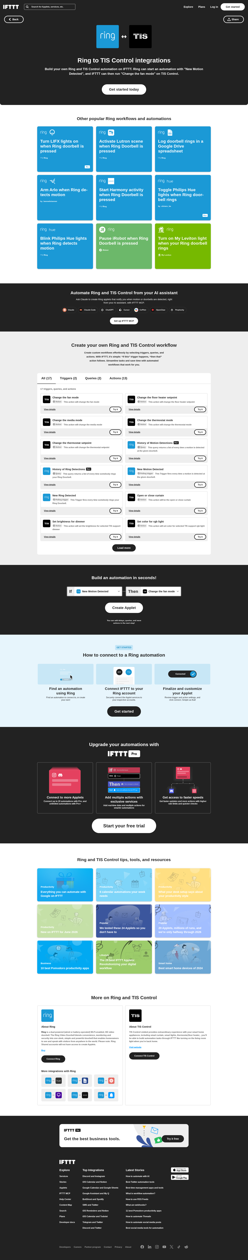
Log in (214, 7)
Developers (65, 1247)
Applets (63, 1188)
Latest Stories (135, 1170)
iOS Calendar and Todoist (95, 1216)
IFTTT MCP (64, 1193)
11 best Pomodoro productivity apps (143, 1211)
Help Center (65, 1199)
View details (50, 409)
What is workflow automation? (140, 1193)
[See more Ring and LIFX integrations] (53, 1095)
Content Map (65, 1205)
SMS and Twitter (90, 1205)
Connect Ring (53, 1059)
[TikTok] (179, 1247)
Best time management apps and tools (144, 1188)
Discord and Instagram (94, 1176)
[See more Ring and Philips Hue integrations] (53, 1080)
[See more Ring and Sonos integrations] (80, 1095)
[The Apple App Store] (180, 1170)
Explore (188, 7)
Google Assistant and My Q (96, 1193)
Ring (84, 60)
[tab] (46, 378)
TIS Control (117, 60)
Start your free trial (124, 825)
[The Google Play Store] (180, 1178)
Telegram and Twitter (93, 1222)
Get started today (124, 89)
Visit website (135, 1047)
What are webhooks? (136, 1205)
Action (58, 402)
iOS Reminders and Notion (96, 1211)
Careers (78, 1247)
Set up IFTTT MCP (124, 321)
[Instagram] (157, 1247)
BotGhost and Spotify (93, 1199)
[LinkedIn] (149, 1247)
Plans (201, 7)
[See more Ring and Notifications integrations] (106, 1095)
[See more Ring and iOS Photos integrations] (106, 1080)
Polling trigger (146, 473)
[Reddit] (186, 1247)
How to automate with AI (137, 1176)
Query (143, 447)
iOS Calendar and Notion (95, 1182)
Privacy (118, 1247)
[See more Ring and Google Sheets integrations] (80, 1080)
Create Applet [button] (124, 608)
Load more (124, 547)
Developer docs (67, 1222)
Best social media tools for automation (144, 1228)
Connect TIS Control (144, 1056)
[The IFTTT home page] (11, 7)
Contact (108, 1247)
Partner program (93, 1247)
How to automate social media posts (143, 1222)
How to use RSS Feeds (137, 1199)
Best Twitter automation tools (140, 1182)
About (128, 1247)
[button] (124, 711)
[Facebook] (142, 1247)
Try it (115, 409)
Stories (62, 1182)
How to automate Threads (138, 1216)
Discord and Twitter (92, 1228)
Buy (43, 1050)
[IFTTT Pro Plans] (176, 443)
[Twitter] (171, 1247)
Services (63, 1176)
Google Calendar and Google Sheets (100, 1188)
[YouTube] (164, 1247)
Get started (233, 6)
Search (62, 1211)
